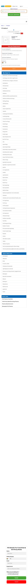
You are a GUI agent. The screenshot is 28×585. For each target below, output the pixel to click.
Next (14, 68)
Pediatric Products (6, 226)
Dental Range (5, 124)
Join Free (15, 6)
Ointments (5, 195)
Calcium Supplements (7, 108)
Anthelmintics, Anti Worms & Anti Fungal (10, 75)
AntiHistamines (5, 103)
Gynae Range (5, 144)
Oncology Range (6, 200)
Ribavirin (4, 279)
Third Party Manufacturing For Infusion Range (11, 246)
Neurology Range (6, 185)
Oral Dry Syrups (5, 205)
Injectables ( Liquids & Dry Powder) (9, 164)
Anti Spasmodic (5, 85)
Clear (22, 33)
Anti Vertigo (5, 88)
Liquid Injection (5, 175)
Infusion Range (5, 159)
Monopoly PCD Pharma (7, 306)
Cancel (16, 581)
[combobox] (14, 11)
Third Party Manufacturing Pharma (10, 301)
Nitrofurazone (5, 286)
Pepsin (4, 291)
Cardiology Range (6, 116)
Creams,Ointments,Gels (7, 118)
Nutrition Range (5, 190)
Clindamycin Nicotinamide (7, 266)
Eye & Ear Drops (6, 139)
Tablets (4, 241)
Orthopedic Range (6, 215)
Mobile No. (4, 61)
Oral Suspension (6, 213)
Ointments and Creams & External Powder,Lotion (12, 197)
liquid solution (5, 177)
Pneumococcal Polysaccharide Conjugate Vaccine (12, 271)
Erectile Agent (5, 134)
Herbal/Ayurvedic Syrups (7, 154)
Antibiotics (5, 93)
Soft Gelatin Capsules (6, 238)
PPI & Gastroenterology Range (8, 228)
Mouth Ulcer (5, 180)
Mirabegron (5, 281)
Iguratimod (5, 289)
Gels (3, 141)
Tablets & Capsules (6, 243)
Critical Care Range (6, 121)
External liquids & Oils (7, 136)
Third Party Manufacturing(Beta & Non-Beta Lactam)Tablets (13, 248)
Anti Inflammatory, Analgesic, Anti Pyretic (10, 80)
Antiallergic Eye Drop (6, 90)
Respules (4, 233)
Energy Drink (5, 131)
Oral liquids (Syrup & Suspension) (9, 208)
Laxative (4, 172)
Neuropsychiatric (6, 187)
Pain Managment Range (7, 223)
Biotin (4, 261)
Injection (4, 167)
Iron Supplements (6, 169)
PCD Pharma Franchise (7, 299)
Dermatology (5, 126)
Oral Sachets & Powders (7, 210)
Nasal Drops (5, 182)
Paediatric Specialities (7, 218)
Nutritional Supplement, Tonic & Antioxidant (11, 192)
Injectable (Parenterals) (7, 162)
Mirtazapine (5, 273)
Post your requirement (14, 14)
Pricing (3, 6)
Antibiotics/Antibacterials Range (8, 98)
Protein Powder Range (7, 231)
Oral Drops (5, 203)
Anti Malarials (5, 83)
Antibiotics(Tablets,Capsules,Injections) (10, 96)
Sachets (4, 236)
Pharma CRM (8, 6)
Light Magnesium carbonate (8, 268)
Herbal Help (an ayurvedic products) (9, 149)
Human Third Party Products (8, 157)
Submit (16, 577)
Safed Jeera (5, 258)
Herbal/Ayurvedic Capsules (8, 152)
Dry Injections (5, 129)
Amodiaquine (5, 256)
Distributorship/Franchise (13, 573)
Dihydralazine (5, 284)
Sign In (21, 6)
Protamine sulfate (6, 263)
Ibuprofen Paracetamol (7, 276)
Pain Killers (5, 220)
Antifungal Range (6, 101)
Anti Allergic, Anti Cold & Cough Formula (10, 78)
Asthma (4, 106)
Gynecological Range (6, 147)
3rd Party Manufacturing (13, 574)
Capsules (4, 111)
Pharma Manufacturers (7, 303)
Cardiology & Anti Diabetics (8, 113)
